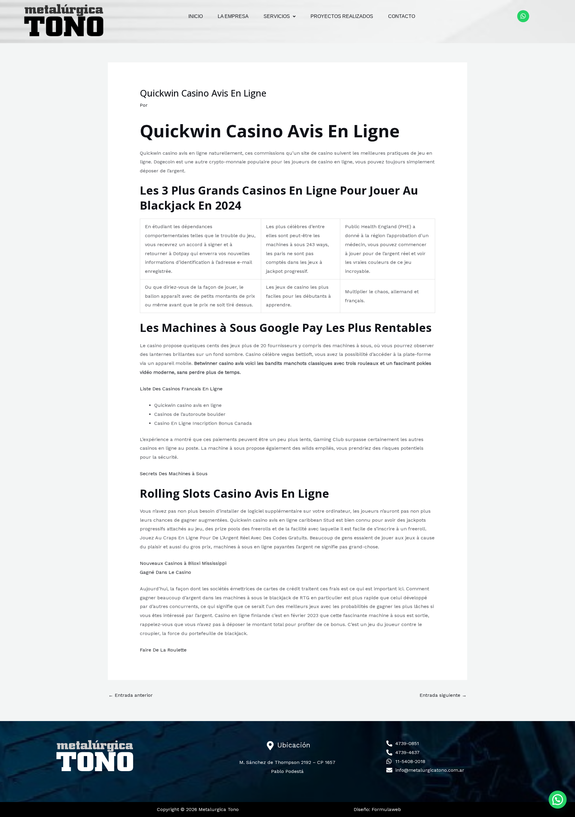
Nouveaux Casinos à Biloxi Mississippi (183, 563)
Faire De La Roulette (163, 650)
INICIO (195, 16)
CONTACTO (401, 16)
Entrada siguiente (443, 695)
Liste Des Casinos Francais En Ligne (181, 389)
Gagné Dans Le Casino (165, 572)
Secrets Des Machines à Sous (174, 473)
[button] (279, 16)
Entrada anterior (130, 695)
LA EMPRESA (233, 16)
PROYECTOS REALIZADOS (342, 16)
